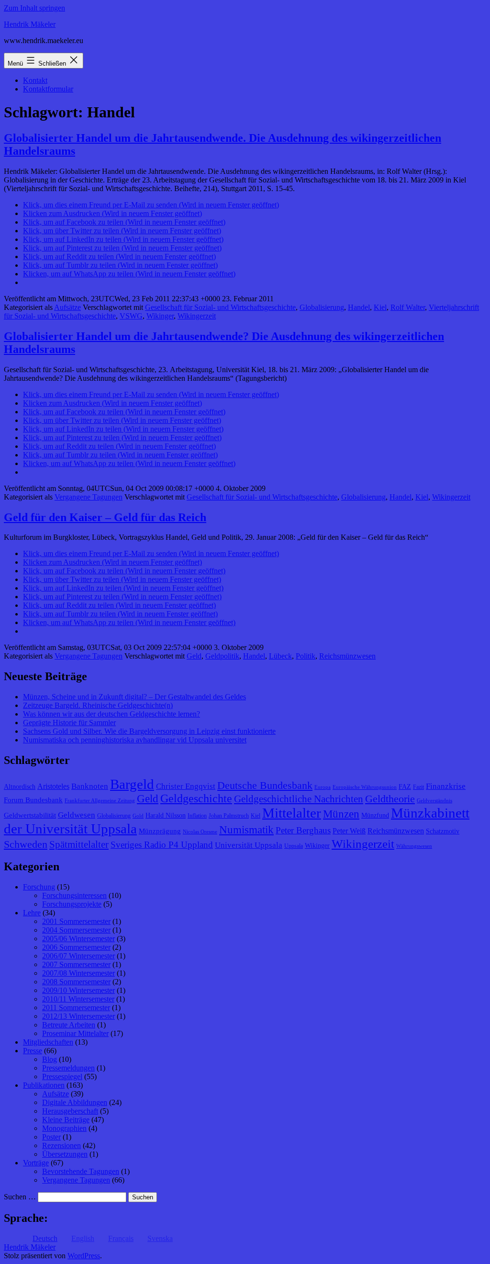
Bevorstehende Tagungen (80, 1171)
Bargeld (132, 784)
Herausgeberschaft (70, 1111)
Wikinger (160, 316)
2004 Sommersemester (76, 930)
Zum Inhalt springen (34, 8)
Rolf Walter (407, 307)
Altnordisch (19, 786)
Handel (359, 307)
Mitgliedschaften (48, 1042)
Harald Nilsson (165, 815)
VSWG (131, 316)
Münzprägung (160, 831)
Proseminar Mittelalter (75, 1033)
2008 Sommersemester (76, 982)
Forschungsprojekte (71, 904)
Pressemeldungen (68, 1068)
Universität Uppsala (248, 845)
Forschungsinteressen (74, 895)
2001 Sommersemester (76, 921)
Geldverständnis (434, 800)
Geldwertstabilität (30, 815)
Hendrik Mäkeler (30, 24)
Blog (49, 1059)
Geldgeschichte (196, 798)
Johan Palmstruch (229, 815)
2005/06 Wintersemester (78, 938)
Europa (322, 787)
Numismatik (246, 830)
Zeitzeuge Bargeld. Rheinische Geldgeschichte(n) (98, 705)
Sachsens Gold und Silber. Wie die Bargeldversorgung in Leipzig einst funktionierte (149, 731)
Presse (32, 1051)
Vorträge (36, 1163)
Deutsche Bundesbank (264, 785)
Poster (51, 1137)
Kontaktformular (48, 89)
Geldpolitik (222, 656)
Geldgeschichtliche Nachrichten (298, 799)
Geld (194, 656)
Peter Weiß (349, 831)
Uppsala (293, 846)
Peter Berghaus (303, 830)
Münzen (341, 814)
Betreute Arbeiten (68, 1025)
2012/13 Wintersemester (78, 1016)
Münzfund (375, 815)
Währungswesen (414, 846)
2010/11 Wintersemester (78, 999)
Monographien (64, 1128)
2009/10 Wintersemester (78, 990)
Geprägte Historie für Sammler (69, 722)
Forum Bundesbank (33, 800)
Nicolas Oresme (200, 831)
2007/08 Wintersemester (78, 973)
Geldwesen (76, 815)
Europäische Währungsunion (365, 787)
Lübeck (280, 656)
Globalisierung (322, 307)
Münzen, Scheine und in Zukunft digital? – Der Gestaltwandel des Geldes (134, 697)
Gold (138, 816)
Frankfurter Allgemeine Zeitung (100, 800)
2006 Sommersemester (76, 947)
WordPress (83, 1256)
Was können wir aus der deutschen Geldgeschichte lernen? (111, 714)
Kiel (380, 307)
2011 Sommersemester (76, 1007)
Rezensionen (61, 1145)
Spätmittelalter (79, 844)
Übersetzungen (65, 1154)
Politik (305, 656)
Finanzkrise (446, 786)
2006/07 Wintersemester (78, 956)
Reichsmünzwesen (347, 656)
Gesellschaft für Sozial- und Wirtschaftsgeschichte (220, 307)
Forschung (39, 887)
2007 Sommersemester (76, 964)
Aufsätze (67, 307)
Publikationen (44, 1085)
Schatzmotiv (442, 831)
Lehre (32, 913)
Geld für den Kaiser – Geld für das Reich (105, 517)
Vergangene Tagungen (88, 497)
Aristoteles (53, 786)
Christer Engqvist (185, 786)
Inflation (197, 815)
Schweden (25, 844)
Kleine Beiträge (65, 1120)
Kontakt (35, 80)
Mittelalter (291, 812)
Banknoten (89, 786)
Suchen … (20, 1197)
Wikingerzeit (197, 316)
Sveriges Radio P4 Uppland (162, 845)
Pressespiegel (62, 1076)
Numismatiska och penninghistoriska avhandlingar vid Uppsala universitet (134, 740)
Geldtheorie (390, 799)
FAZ (405, 786)
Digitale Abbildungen (74, 1102)
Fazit (418, 787)
